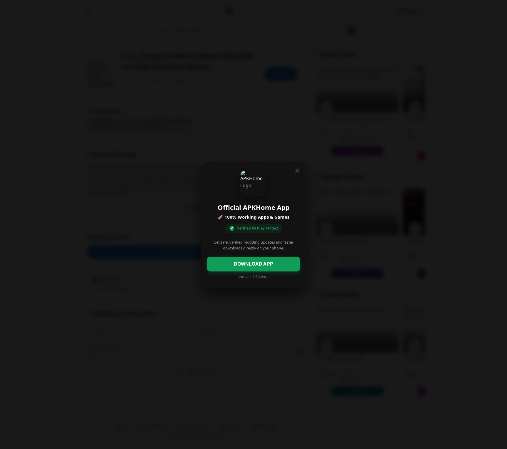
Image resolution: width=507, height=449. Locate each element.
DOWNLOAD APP (253, 263)
